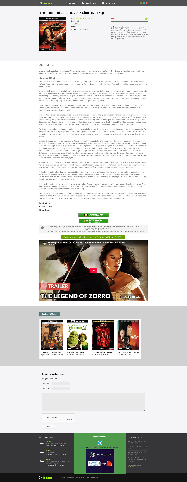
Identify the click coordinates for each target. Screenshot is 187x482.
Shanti (48, 459)
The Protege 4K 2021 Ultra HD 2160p (128, 352)
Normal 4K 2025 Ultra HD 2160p (56, 454)
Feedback (94, 477)
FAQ (88, 477)
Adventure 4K (87, 18)
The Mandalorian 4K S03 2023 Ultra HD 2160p (137, 453)
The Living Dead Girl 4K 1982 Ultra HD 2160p (137, 442)
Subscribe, (84, 447)
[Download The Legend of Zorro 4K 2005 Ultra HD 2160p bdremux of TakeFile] (93, 223)
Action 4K (79, 18)
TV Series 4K (80, 477)
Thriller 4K (128, 354)
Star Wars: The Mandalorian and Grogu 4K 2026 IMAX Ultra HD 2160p (137, 459)
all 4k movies (132, 467)
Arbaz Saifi (49, 450)
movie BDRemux (46, 206)
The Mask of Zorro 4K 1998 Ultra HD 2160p (51, 352)
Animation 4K (80, 354)
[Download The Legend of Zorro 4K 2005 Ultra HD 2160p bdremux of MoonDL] (93, 217)
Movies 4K (70, 477)
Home (63, 477)
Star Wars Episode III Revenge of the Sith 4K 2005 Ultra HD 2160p (102, 352)
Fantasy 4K (104, 354)
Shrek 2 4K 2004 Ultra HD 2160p (75, 352)
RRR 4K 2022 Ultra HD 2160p (55, 445)
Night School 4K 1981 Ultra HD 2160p (137, 447)
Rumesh (48, 441)
